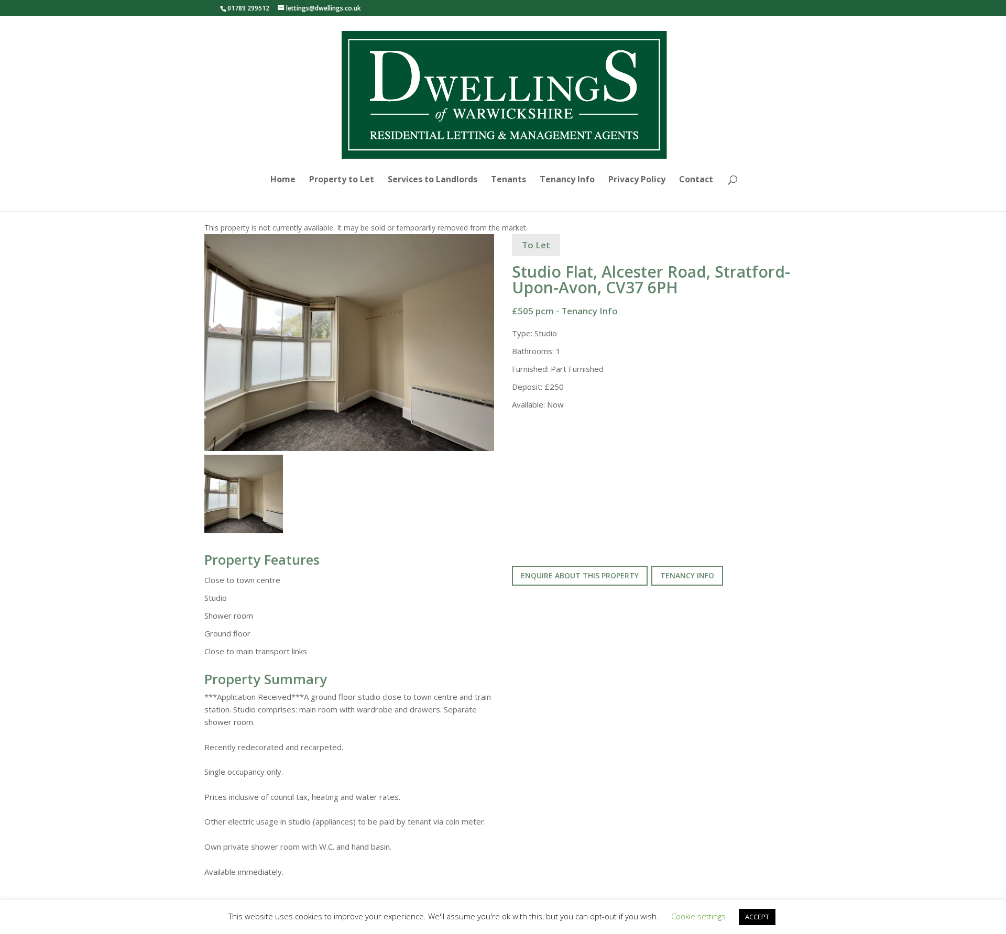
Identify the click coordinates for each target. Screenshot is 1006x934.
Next (512, 352)
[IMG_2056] (349, 343)
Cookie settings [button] (698, 916)
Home (283, 180)
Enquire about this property (580, 575)
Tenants (508, 180)
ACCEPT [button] (757, 916)
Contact (696, 180)
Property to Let (341, 180)
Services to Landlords (432, 180)
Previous (188, 352)
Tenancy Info (567, 180)
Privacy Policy (636, 180)
